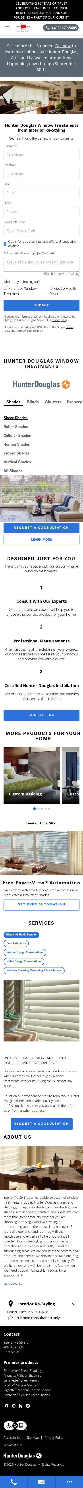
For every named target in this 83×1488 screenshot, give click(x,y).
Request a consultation (41, 1124)
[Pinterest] (14, 1406)
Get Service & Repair (63, 291)
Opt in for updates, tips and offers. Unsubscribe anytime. (42, 243)
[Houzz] (21, 1406)
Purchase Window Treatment (20, 291)
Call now (63, 45)
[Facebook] (7, 1406)
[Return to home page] (27, 27)
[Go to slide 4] (45, 809)
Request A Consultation (41, 528)
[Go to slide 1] (34, 808)
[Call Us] (14, 1482)
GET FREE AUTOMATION (41, 904)
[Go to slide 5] (49, 809)
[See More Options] (69, 1482)
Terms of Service (26, 331)
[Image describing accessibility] (15, 1425)
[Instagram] (28, 1406)
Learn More (41, 539)
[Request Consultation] (42, 1482)
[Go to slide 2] (38, 809)
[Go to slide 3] (42, 809)
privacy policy (59, 320)
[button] (7, 27)
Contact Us (41, 715)
